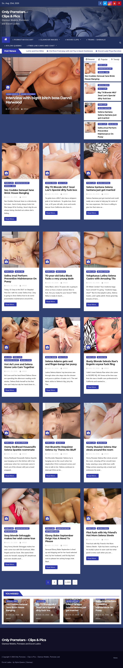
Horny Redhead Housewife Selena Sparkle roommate (20, 448)
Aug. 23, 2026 (11, 197)
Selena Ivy (60, 443)
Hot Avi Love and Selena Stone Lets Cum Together (19, 366)
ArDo (25, 109)
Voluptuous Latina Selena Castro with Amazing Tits (101, 277)
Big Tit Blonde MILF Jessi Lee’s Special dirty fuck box (61, 188)
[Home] (6, 40)
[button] (120, 43)
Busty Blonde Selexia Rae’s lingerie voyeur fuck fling (102, 363)
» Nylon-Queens (13, 46)
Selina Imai (113, 124)
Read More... (10, 219)
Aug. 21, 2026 (13, 109)
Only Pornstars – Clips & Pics (25, 657)
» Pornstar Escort (23, 40)
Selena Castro (103, 271)
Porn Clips (102, 65)
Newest (91, 59)
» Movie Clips (72, 40)
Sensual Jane (103, 72)
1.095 (67, 582)
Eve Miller (10, 94)
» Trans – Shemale (96, 40)
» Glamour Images (48, 40)
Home (115, 658)
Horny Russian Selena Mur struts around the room (101, 448)
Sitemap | (29, 662)
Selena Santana (104, 108)
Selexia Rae (102, 357)
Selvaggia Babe (11, 531)
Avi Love (8, 357)
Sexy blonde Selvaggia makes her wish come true (19, 537)
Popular (104, 59)
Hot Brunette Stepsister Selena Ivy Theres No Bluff (60, 448)
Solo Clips (102, 88)
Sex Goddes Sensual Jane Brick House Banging (19, 191)
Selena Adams (51, 357)
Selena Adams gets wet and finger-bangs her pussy (61, 363)
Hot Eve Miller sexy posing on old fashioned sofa (34, 100)
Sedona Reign (103, 85)
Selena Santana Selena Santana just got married (100, 188)
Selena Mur (102, 443)
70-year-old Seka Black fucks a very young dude (59, 277)
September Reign (52, 531)
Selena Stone (26, 360)
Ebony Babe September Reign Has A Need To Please (59, 538)
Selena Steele (103, 528)
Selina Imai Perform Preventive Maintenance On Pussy (20, 278)
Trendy (116, 59)
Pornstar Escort (105, 68)
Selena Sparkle (21, 443)
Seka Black (60, 271)
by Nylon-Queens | (19, 662)
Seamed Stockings (24, 94)
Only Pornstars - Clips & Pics (24, 640)
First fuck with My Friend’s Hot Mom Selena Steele (101, 534)
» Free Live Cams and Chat (41, 46)
